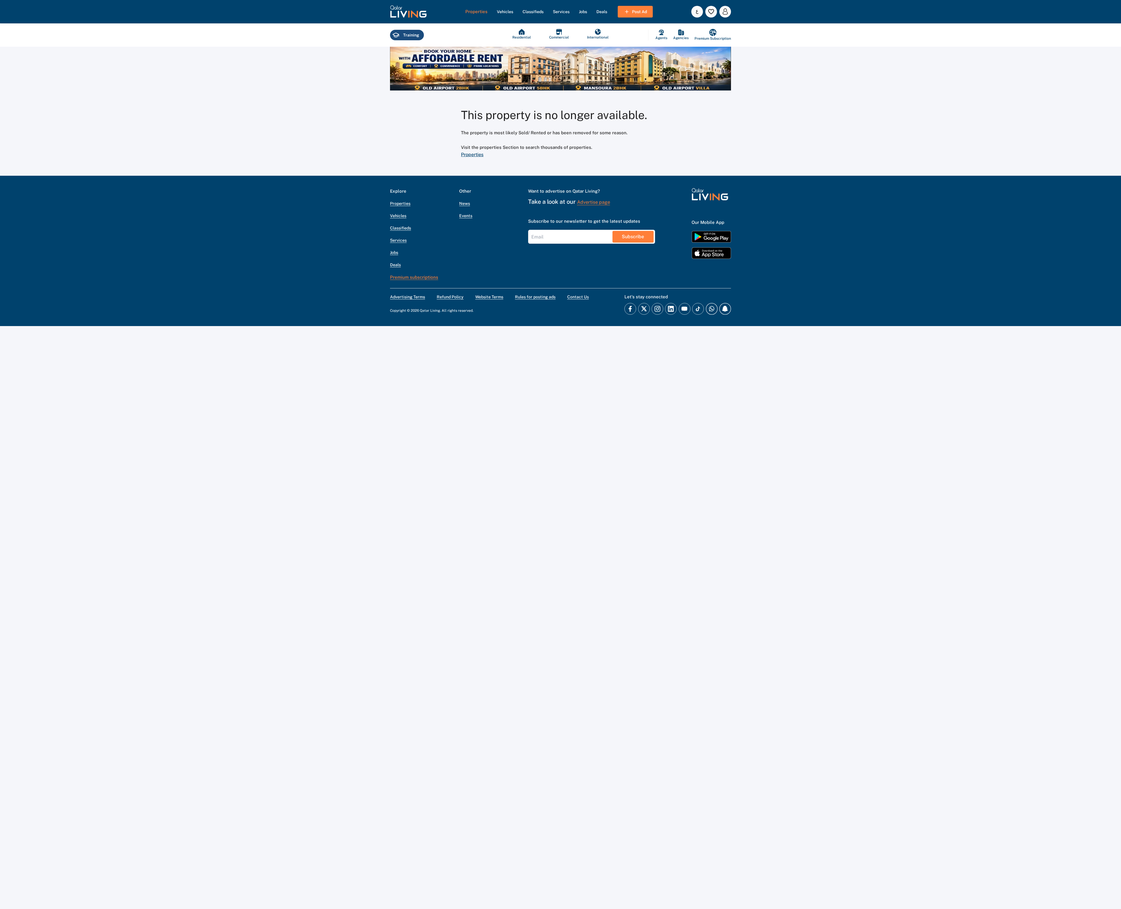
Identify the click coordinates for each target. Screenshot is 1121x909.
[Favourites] (711, 12)
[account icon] (725, 12)
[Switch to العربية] (697, 12)
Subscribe (633, 236)
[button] (408, 12)
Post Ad (639, 11)
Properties (472, 154)
